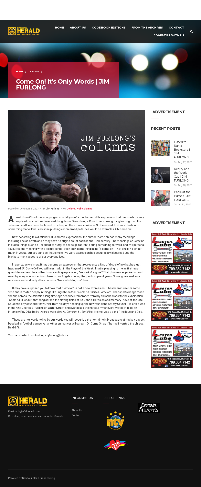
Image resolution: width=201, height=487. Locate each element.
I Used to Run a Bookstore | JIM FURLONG (182, 149)
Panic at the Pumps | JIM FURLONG (183, 195)
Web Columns (84, 208)
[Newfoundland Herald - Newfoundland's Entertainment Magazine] (25, 31)
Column (71, 208)
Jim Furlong (52, 208)
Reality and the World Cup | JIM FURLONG (181, 174)
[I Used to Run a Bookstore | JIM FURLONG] (160, 147)
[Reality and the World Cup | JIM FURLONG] (160, 174)
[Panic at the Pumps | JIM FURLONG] (160, 197)
